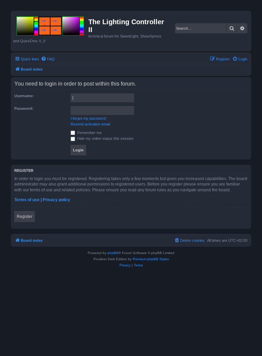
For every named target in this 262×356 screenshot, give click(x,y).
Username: (24, 96)
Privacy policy (56, 199)
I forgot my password (88, 118)
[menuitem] (48, 59)
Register (24, 216)
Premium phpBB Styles (151, 259)
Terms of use (27, 199)
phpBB (112, 253)
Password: (23, 108)
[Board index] (50, 24)
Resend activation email (90, 124)
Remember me (89, 133)
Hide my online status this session (104, 138)
